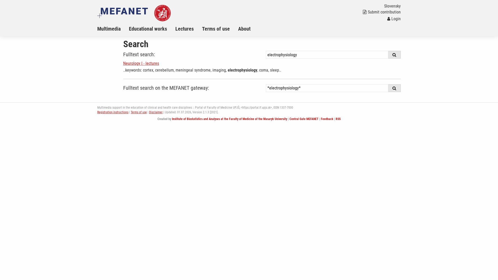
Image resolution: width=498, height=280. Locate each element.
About (244, 29)
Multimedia (109, 29)
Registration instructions (112, 112)
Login (396, 18)
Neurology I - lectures (141, 63)
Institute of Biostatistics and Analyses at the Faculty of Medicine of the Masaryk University (229, 119)
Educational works (148, 29)
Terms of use (216, 29)
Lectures (184, 29)
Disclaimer (156, 112)
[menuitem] (113, 28)
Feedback (327, 119)
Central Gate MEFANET (304, 119)
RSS (338, 119)
